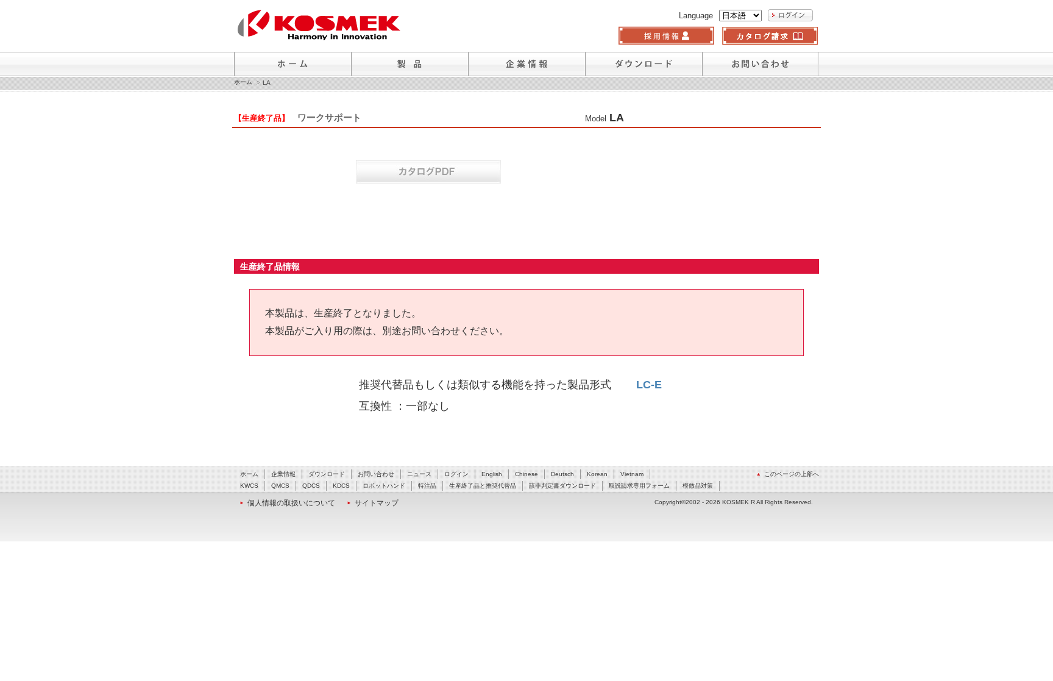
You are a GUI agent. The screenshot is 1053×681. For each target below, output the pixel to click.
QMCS (280, 485)
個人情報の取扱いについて (291, 503)
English (491, 474)
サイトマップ (377, 503)
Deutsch (562, 474)
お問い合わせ (376, 474)
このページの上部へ (791, 474)
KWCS (249, 485)
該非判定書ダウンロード (562, 485)
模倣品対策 (697, 485)
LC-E (649, 385)
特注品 (427, 485)
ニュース (419, 474)
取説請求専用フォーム (639, 485)
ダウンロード (326, 474)
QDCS (311, 485)
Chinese (526, 474)
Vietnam (632, 474)
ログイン (456, 474)
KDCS (341, 485)
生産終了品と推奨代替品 (482, 485)
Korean (597, 474)
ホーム (243, 82)
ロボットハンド (384, 485)
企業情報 (283, 474)
